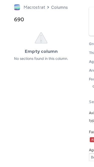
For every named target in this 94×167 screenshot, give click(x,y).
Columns (59, 7)
